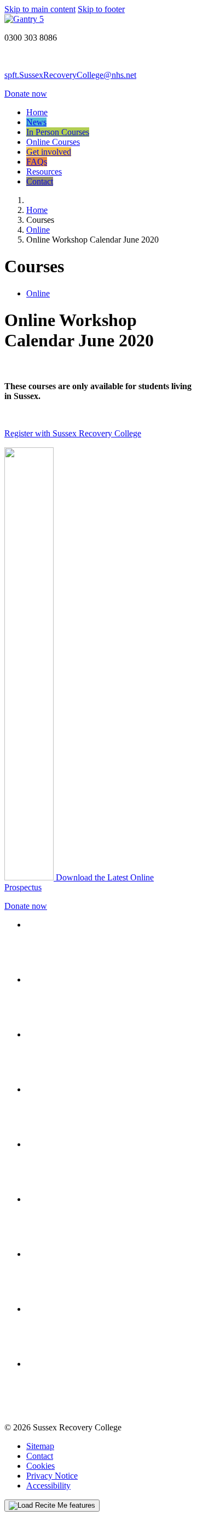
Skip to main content (40, 9)
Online (38, 293)
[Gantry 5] (24, 19)
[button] (52, 1506)
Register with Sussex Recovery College (72, 433)
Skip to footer (101, 9)
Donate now (25, 93)
